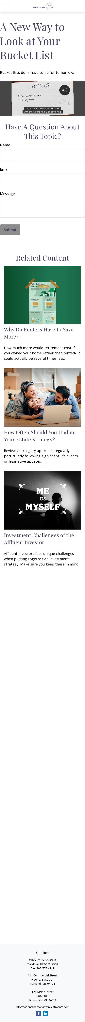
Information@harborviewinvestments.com (43, 1007)
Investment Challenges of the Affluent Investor (39, 539)
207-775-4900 (47, 960)
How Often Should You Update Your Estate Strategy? (40, 436)
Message (7, 193)
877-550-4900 (49, 964)
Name (5, 145)
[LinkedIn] (45, 1013)
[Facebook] (38, 1013)
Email (4, 169)
